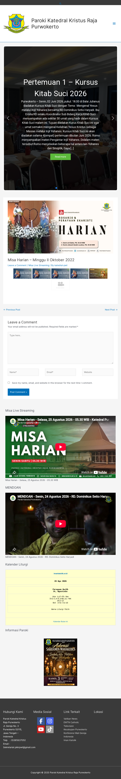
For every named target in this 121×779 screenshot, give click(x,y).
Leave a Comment (17, 265)
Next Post (111, 309)
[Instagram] (50, 721)
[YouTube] (41, 729)
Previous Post (11, 309)
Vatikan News (70, 718)
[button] (8, 118)
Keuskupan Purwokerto (75, 729)
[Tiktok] (50, 729)
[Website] (97, 373)
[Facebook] (41, 721)
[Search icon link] (60, 3)
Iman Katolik (70, 740)
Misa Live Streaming (39, 265)
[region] (60, 118)
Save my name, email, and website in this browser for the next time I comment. (52, 383)
